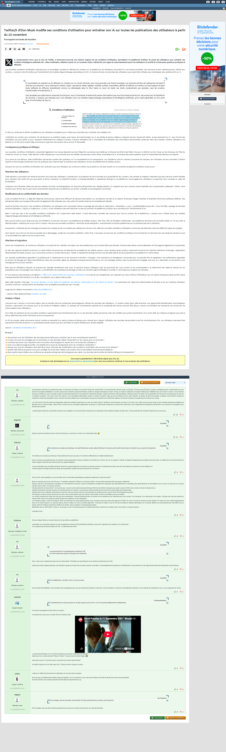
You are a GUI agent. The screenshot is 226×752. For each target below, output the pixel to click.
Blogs (56, 2)
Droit (100, 2)
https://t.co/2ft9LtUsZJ (42, 290)
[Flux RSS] (224, 8)
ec (17, 390)
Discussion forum (208, 99)
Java (58, 5)
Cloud (35, 5)
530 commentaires (42, 44)
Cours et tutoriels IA (116, 8)
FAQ (49, 2)
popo (17, 674)
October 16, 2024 (39, 294)
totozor (17, 442)
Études (92, 2)
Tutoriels (41, 2)
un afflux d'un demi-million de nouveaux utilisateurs (62, 275)
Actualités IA (97, 8)
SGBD (90, 5)
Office (96, 5)
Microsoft (51, 5)
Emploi (84, 2)
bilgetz (17, 695)
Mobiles (102, 5)
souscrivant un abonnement (82, 361)
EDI (72, 5)
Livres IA (128, 8)
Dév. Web (65, 5)
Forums (31, 2)
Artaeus (17, 520)
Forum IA (106, 8)
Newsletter (73, 2)
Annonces (29, 44)
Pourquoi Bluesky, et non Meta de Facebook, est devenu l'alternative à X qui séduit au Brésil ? (72, 282)
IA (40, 5)
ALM (44, 5)
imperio (17, 420)
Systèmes (111, 5)
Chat (63, 2)
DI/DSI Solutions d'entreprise (21, 5)
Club (107, 2)
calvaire (17, 597)
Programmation (80, 5)
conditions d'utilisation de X (24, 328)
